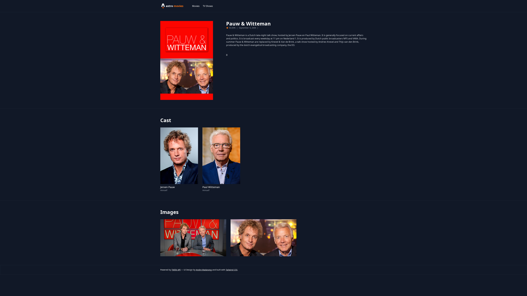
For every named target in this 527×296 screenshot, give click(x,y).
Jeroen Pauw (167, 187)
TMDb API (176, 269)
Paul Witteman (211, 187)
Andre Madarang (204, 269)
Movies (196, 6)
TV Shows (208, 6)
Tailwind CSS (231, 269)
